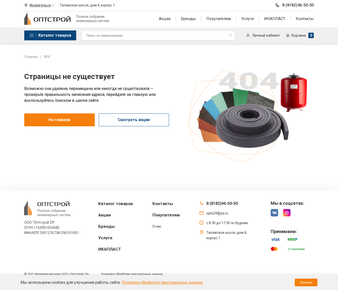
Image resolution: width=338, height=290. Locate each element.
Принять (306, 282)
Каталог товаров (54, 35)
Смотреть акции (134, 119)
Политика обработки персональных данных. (162, 282)
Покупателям (218, 18)
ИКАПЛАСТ (274, 18)
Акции (164, 18)
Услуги (247, 18)
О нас (156, 226)
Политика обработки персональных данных (132, 274)
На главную (59, 119)
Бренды (188, 18)
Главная (31, 56)
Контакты (305, 18)
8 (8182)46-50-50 (298, 5)
